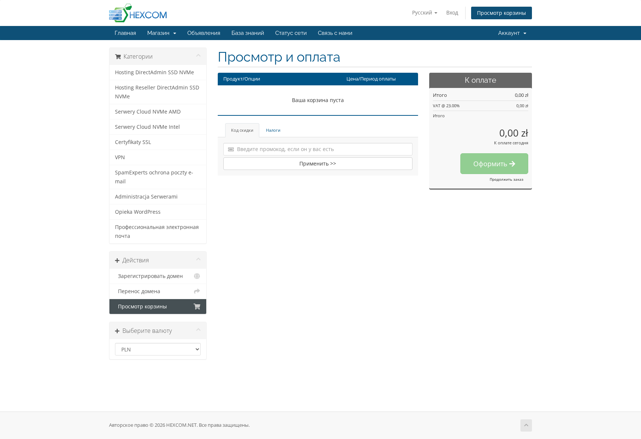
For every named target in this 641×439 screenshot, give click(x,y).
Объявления (203, 33)
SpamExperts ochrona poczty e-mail (154, 177)
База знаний (247, 33)
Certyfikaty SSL (133, 142)
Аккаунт (510, 33)
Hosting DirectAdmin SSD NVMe (154, 72)
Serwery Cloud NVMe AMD (148, 111)
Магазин (159, 33)
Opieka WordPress (138, 212)
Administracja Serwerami (146, 196)
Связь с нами (335, 33)
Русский (423, 12)
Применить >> (317, 163)
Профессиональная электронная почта (157, 231)
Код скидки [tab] (242, 130)
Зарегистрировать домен (149, 276)
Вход (452, 12)
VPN (120, 157)
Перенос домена (137, 291)
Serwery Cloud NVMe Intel (147, 127)
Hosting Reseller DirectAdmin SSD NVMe (157, 92)
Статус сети (291, 33)
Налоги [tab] (273, 130)
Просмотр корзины (501, 12)
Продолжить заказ (506, 179)
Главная (125, 33)
